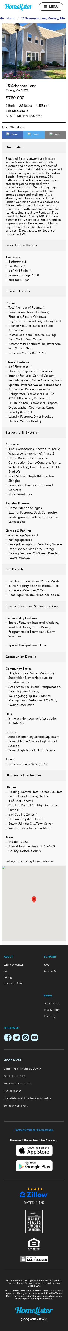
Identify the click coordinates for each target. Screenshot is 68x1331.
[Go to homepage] (18, 7)
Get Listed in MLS (14, 1076)
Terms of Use (51, 1003)
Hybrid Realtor (12, 1091)
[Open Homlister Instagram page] (25, 1038)
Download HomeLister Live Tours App (34, 1140)
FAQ (46, 965)
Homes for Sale (13, 983)
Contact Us (50, 971)
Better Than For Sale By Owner (22, 1069)
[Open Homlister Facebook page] (8, 1038)
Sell (6, 971)
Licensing (49, 1016)
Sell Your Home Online (17, 1083)
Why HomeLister (13, 965)
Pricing (8, 977)
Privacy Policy (51, 1010)
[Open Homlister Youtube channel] (34, 1038)
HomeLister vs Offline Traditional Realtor (27, 1098)
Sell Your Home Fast (16, 1105)
